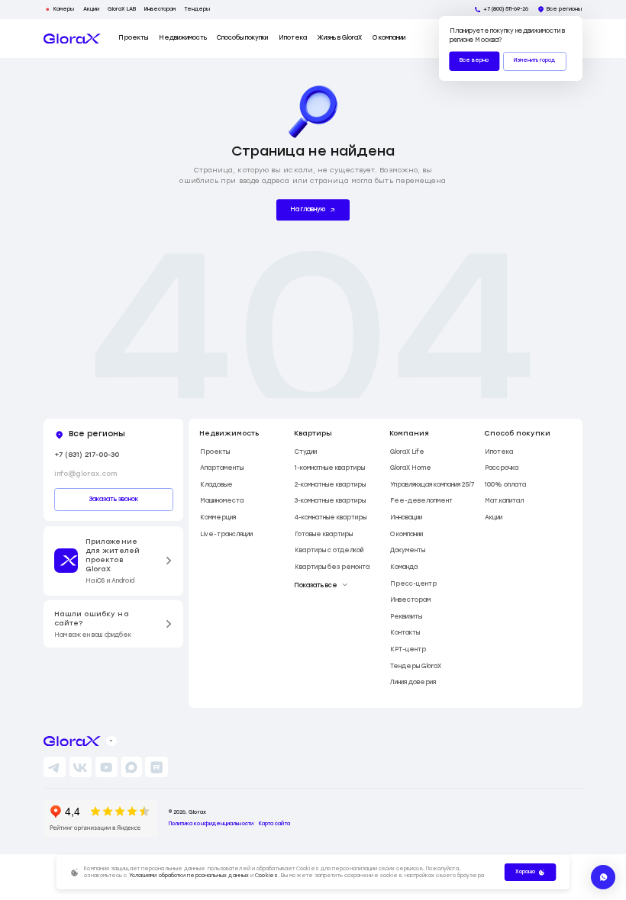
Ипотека (293, 38)
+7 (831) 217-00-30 (86, 454)
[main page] (72, 39)
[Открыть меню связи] (603, 877)
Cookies (266, 876)
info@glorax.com (85, 473)
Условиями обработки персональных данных (189, 876)
